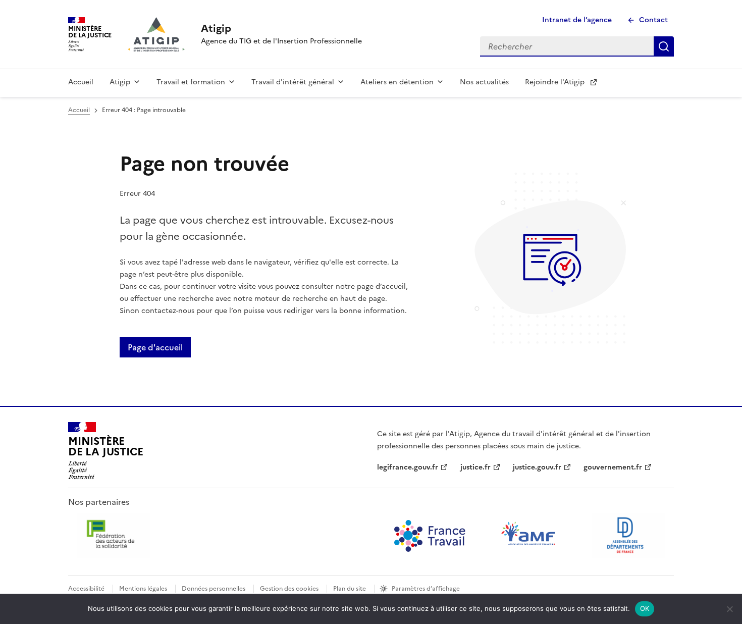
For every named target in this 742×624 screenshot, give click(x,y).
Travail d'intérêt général (292, 82)
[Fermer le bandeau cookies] (729, 609)
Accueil (80, 82)
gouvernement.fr (613, 467)
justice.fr (475, 467)
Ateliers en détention (397, 82)
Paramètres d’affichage (426, 588)
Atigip (120, 82)
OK (645, 608)
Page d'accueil (155, 347)
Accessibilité (86, 588)
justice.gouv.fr (537, 467)
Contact (653, 20)
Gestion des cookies (289, 588)
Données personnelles (213, 588)
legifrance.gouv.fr (407, 467)
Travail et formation (190, 82)
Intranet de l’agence (577, 20)
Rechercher (664, 46)
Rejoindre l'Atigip (555, 82)
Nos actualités (484, 82)
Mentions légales (143, 588)
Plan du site (349, 588)
